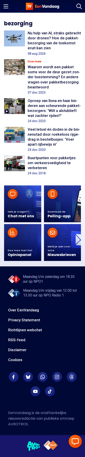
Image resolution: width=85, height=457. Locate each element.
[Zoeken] (79, 6)
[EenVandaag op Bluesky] (28, 377)
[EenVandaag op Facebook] (14, 377)
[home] (42, 6)
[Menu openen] (6, 6)
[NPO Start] (51, 446)
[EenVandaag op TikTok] (50, 391)
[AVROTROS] (33, 446)
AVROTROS (18, 424)
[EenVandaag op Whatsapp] (43, 377)
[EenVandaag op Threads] (72, 377)
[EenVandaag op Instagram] (57, 377)
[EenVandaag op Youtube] (35, 391)
